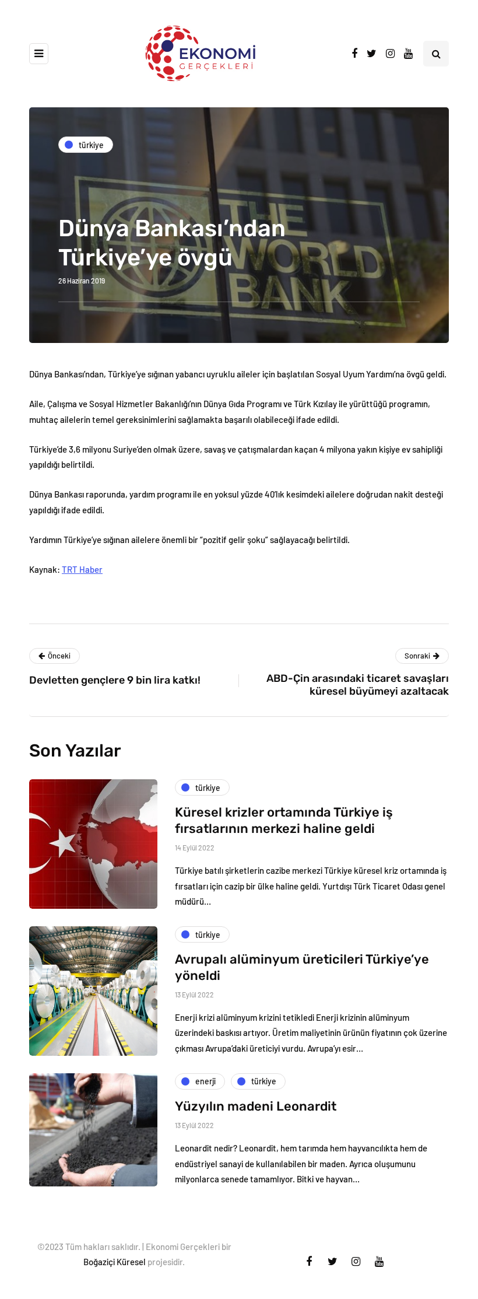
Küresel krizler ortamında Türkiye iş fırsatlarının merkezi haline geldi (284, 820)
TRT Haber (82, 569)
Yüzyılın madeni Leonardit (255, 1106)
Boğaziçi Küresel (114, 1261)
